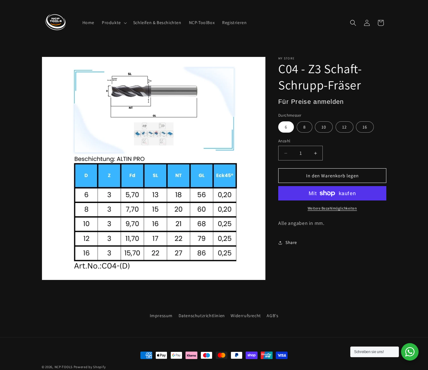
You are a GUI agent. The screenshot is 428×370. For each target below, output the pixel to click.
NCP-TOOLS (64, 367)
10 (323, 127)
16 (365, 127)
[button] (113, 22)
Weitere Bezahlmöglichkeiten (332, 208)
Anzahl (284, 141)
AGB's (272, 315)
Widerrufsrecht (246, 315)
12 (344, 127)
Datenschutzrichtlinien (202, 315)
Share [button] (291, 242)
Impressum (161, 315)
